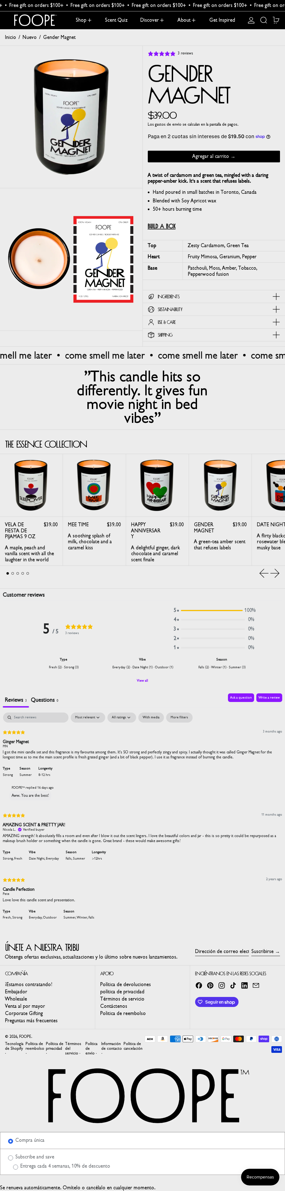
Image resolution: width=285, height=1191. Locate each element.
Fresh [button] (18, 858)
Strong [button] (8, 775)
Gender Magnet (59, 37)
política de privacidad (122, 992)
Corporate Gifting (24, 1013)
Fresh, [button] (7, 917)
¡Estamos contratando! (28, 984)
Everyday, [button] (36, 917)
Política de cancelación (133, 1046)
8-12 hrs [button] (44, 775)
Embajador (16, 992)
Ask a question (241, 697)
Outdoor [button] (50, 917)
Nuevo (30, 37)
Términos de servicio (122, 999)
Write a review (269, 697)
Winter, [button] (83, 917)
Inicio (10, 37)
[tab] (7, 573)
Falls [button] (91, 917)
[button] (263, 20)
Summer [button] (25, 775)
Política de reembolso (35, 1046)
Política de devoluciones (125, 984)
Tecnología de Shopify (14, 1046)
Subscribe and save (34, 1157)
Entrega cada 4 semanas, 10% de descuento (64, 1166)
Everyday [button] (52, 858)
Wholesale (16, 999)
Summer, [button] (70, 917)
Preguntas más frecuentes (31, 1021)
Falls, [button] (69, 858)
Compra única (29, 1140)
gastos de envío (168, 124)
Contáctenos (113, 1006)
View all (142, 681)
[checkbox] (151, 718)
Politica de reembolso (123, 1013)
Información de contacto (111, 1046)
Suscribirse (262, 951)
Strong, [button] (8, 858)
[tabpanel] (142, 819)
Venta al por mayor (25, 1006)
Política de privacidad (54, 1046)
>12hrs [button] (97, 858)
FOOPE (25, 1036)
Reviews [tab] (16, 699)
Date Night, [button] (37, 858)
